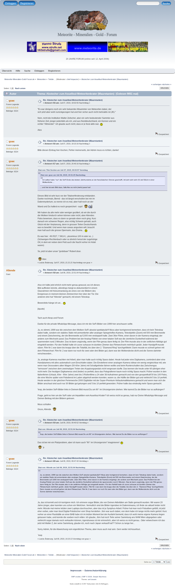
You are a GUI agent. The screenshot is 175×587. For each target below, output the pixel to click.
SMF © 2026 (87, 577)
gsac (12, 100)
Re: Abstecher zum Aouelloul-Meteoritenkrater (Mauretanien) (73, 100)
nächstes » (166, 84)
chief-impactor (72, 79)
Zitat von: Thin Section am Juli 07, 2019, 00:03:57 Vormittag (63, 170)
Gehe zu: (147, 562)
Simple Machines (99, 577)
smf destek (92, 579)
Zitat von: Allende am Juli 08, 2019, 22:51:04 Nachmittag (61, 429)
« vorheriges (156, 84)
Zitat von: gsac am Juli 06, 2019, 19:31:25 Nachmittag (63, 175)
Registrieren (26, 3)
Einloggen (10, 3)
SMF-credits (75, 577)
